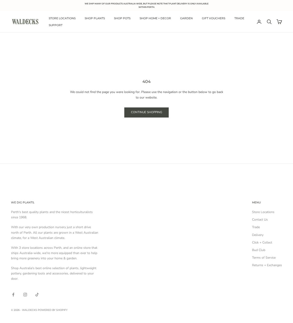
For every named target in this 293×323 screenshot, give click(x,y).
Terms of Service (264, 257)
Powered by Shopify (53, 310)
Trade (239, 18)
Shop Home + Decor (155, 18)
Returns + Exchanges (267, 265)
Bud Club (258, 250)
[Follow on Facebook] (13, 294)
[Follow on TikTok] (37, 294)
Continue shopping (146, 112)
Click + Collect (262, 242)
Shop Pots (122, 18)
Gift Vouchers (213, 18)
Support (55, 25)
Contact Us (260, 219)
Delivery (257, 235)
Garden (186, 18)
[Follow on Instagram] (25, 294)
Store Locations (62, 18)
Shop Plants (95, 18)
